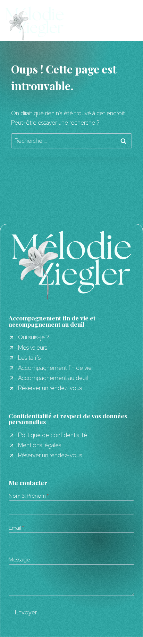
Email (16, 527)
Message (19, 559)
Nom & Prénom (29, 495)
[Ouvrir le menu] (134, 23)
